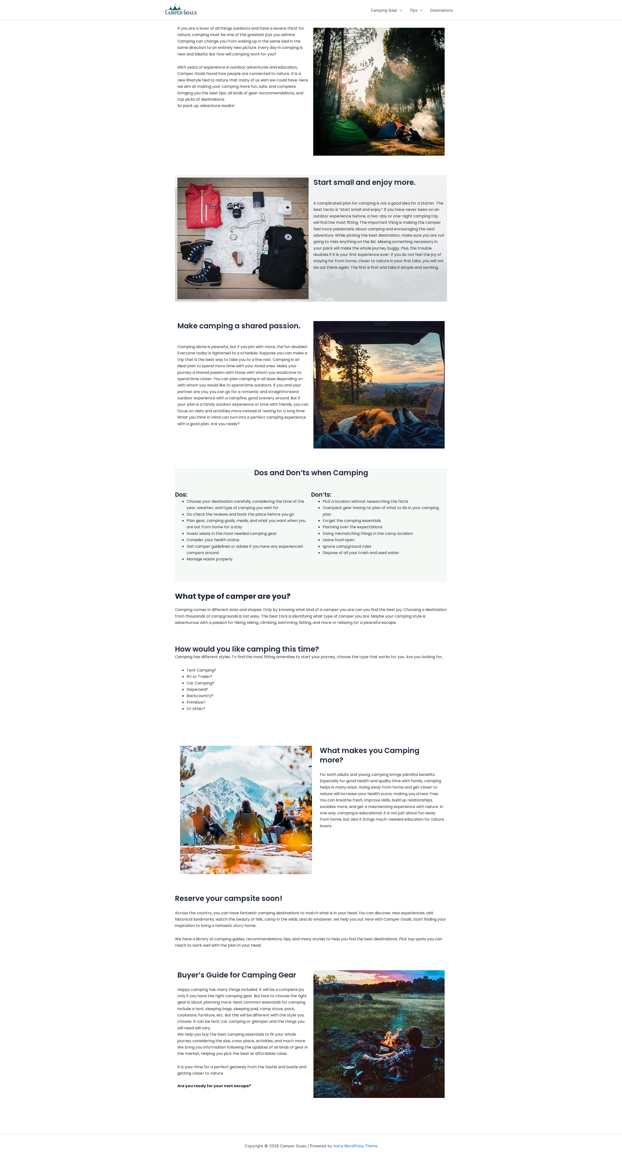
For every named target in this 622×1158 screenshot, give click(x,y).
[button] (399, 10)
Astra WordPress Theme (355, 1145)
